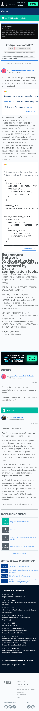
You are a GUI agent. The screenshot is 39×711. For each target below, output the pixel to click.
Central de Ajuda (22, 684)
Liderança (5, 650)
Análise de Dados (21, 602)
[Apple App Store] (33, 707)
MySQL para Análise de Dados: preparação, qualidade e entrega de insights (23, 581)
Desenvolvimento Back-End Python (24, 640)
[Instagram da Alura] (14, 707)
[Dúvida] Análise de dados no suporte (22, 546)
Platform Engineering (9, 617)
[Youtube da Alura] (6, 707)
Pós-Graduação (22, 694)
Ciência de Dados (8, 602)
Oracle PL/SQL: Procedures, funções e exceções (19, 52)
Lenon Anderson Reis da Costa (22, 70)
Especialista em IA (20, 597)
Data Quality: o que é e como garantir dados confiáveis (23, 571)
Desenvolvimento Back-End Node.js (14, 645)
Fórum (4, 11)
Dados (11, 48)
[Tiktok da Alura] (18, 707)
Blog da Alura (21, 687)
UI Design (5, 625)
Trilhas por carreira (13, 591)
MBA (24, 665)
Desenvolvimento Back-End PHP (13, 638)
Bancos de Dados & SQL (23, 48)
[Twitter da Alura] (10, 707)
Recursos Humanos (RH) (18, 650)
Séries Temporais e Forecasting (19, 576)
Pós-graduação (16, 665)
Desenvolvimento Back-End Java (14, 643)
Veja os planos (33, 4)
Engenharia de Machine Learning (19, 566)
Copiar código (29, 111)
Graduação (6, 665)
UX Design (13, 625)
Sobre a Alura (21, 681)
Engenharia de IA (8, 597)
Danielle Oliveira (16, 417)
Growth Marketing (16, 652)
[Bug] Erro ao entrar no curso (19, 522)
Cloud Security (7, 610)
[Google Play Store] (29, 707)
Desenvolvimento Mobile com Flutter (14, 631)
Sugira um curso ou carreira (26, 689)
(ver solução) (21, 18)
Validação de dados (16, 530)
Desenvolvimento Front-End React (13, 633)
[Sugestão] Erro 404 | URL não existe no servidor (23, 538)
